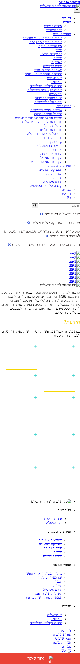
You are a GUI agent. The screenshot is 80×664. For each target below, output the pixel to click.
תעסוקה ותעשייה (50, 170)
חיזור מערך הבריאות (48, 98)
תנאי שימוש (63, 638)
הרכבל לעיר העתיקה (48, 114)
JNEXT (56, 82)
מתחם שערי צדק (50, 154)
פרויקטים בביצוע (51, 54)
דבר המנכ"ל (54, 30)
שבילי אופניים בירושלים (46, 110)
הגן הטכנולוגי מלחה (49, 158)
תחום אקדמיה (52, 66)
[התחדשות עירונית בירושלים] (40, 273)
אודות (67, 22)
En (69, 198)
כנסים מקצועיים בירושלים (44, 90)
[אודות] (40, 253)
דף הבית (65, 630)
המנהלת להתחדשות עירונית (43, 74)
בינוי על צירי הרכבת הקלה (44, 134)
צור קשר (65, 194)
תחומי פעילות (62, 34)
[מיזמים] (40, 261)
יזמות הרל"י (63, 106)
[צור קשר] (40, 281)
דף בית (66, 18)
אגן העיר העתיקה (50, 46)
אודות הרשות (53, 26)
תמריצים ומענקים (59, 166)
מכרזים (66, 190)
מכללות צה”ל (53, 126)
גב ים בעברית (53, 138)
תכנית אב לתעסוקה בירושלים (42, 122)
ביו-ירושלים (54, 78)
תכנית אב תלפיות (50, 130)
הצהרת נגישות (61, 642)
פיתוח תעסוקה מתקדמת (45, 42)
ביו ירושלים (54, 615)
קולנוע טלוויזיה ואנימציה (46, 186)
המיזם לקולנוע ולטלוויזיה (46, 86)
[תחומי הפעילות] (40, 257)
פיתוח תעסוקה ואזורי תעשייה (42, 38)
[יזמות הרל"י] (40, 269)
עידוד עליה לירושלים (48, 102)
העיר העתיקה (53, 174)
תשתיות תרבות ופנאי (48, 70)
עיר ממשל (55, 94)
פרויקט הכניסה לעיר (48, 146)
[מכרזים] (40, 277)
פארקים (56, 62)
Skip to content (69, 2)
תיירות (57, 58)
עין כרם (57, 150)
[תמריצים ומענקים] (40, 265)
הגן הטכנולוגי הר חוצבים (46, 162)
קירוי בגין (56, 142)
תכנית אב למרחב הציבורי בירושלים (38, 118)
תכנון (58, 50)
